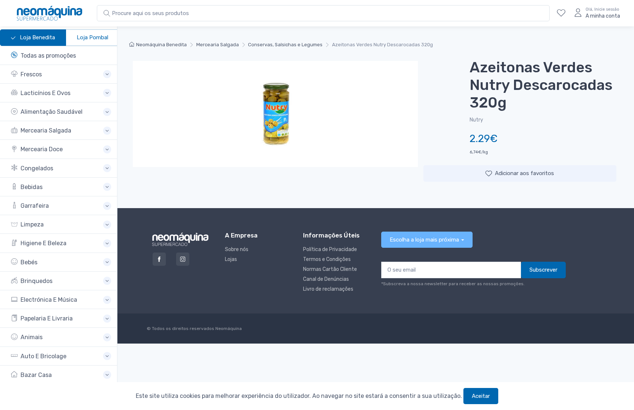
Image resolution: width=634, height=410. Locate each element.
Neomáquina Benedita (161, 44)
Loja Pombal (92, 37)
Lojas (231, 259)
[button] (61, 74)
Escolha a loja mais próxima (424, 239)
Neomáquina (228, 328)
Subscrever (543, 269)
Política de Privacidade (330, 249)
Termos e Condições (327, 259)
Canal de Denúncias (326, 279)
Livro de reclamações (328, 289)
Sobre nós (236, 249)
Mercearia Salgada (217, 44)
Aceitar (481, 396)
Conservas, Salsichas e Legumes (285, 44)
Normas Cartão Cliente (330, 269)
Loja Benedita (36, 37)
